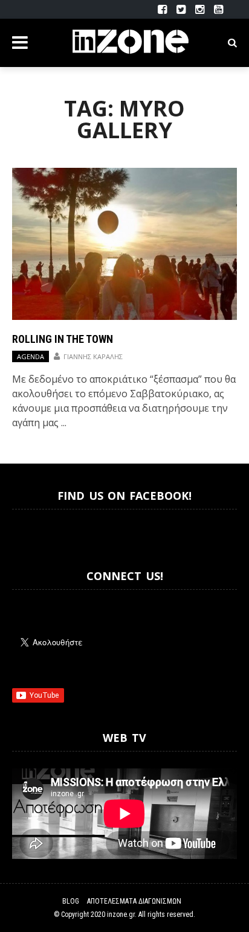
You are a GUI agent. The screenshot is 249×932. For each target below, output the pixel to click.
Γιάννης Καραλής (93, 356)
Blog (70, 901)
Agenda (30, 356)
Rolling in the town (62, 339)
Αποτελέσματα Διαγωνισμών (134, 901)
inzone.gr (121, 914)
